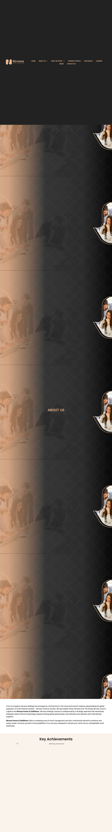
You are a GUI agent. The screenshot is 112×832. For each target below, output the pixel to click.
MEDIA (61, 64)
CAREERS (99, 61)
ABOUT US (42, 61)
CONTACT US (71, 64)
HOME (33, 61)
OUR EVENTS (88, 61)
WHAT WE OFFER (56, 61)
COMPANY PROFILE (74, 61)
